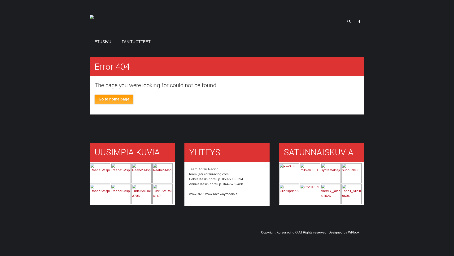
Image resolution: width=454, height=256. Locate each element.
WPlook (353, 232)
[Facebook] (359, 21)
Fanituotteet (136, 42)
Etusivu (103, 42)
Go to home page (114, 99)
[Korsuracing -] (92, 16)
